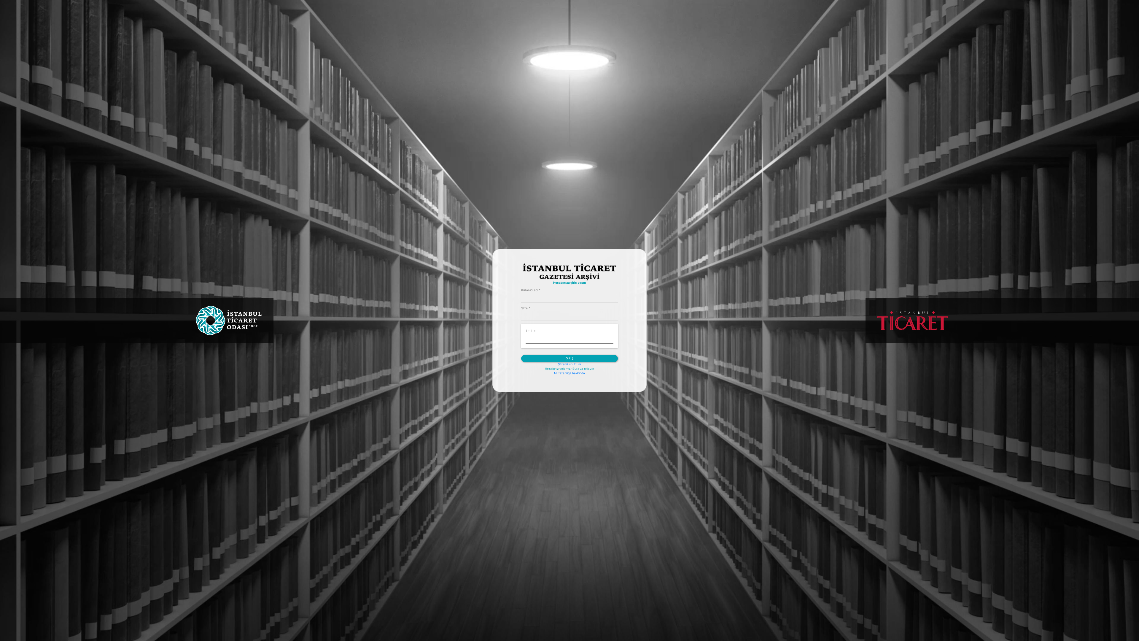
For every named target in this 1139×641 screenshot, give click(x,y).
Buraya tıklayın (583, 368)
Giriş (569, 358)
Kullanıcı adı (531, 290)
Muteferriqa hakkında (569, 373)
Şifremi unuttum (569, 364)
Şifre (525, 308)
